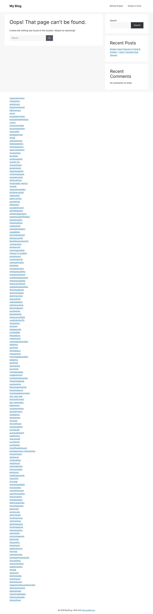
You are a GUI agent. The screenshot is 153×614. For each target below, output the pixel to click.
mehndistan (15, 521)
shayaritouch (16, 454)
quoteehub (15, 201)
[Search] (49, 38)
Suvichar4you (16, 518)
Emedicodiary (16, 500)
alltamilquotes (16, 524)
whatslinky (15, 323)
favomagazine (16, 527)
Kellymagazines (17, 503)
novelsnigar (15, 153)
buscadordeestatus (19, 119)
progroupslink (16, 159)
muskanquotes (17, 268)
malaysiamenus (17, 98)
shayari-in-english (18, 253)
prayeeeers (15, 417)
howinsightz (15, 487)
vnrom (13, 122)
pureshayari (15, 256)
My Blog (15, 6)
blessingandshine (18, 387)
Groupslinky (15, 560)
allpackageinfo (16, 171)
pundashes (15, 311)
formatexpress (16, 147)
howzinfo (14, 478)
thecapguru (15, 335)
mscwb (13, 186)
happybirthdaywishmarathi (22, 585)
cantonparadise (17, 250)
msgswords (15, 338)
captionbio (15, 195)
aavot (12, 113)
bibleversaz (15, 110)
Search (113, 20)
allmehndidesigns (18, 214)
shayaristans (16, 165)
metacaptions (16, 427)
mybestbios (15, 460)
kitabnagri (14, 204)
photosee (14, 509)
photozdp (14, 539)
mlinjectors (15, 101)
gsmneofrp (15, 366)
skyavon (13, 421)
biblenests (15, 405)
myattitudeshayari (18, 448)
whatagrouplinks (17, 271)
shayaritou (15, 542)
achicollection (16, 466)
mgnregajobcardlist (19, 341)
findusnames (16, 497)
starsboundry (16, 220)
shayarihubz (15, 423)
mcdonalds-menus (19, 183)
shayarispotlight (17, 484)
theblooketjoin (16, 144)
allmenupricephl (17, 597)
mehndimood (16, 554)
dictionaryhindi (17, 192)
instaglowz (15, 414)
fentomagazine (17, 290)
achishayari (15, 579)
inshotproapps (16, 372)
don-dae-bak (16, 396)
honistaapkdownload (20, 393)
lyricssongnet (16, 469)
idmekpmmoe (16, 135)
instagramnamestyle (19, 557)
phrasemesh (15, 314)
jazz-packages (17, 402)
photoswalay (16, 576)
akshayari (14, 472)
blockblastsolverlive (19, 241)
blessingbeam (16, 308)
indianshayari (16, 548)
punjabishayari (17, 208)
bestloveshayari (17, 107)
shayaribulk (15, 299)
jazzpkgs (14, 156)
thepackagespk (17, 381)
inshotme (14, 265)
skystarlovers (16, 411)
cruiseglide (15, 332)
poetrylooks (15, 515)
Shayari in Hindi (134, 6)
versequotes (15, 244)
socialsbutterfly (17, 320)
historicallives (16, 223)
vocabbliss (15, 232)
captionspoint (16, 567)
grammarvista (16, 296)
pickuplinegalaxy (17, 229)
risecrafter (14, 131)
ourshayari (15, 442)
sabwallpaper (16, 302)
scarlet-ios (15, 162)
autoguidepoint (17, 433)
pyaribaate (15, 445)
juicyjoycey (15, 512)
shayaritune (15, 600)
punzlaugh (14, 430)
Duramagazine (16, 506)
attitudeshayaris (17, 588)
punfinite (14, 347)
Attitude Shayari (116, 6)
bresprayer (15, 545)
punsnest (14, 369)
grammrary (15, 104)
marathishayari (17, 490)
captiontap (15, 436)
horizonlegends (17, 536)
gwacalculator (16, 177)
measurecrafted (17, 317)
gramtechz (15, 533)
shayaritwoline (16, 563)
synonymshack (17, 125)
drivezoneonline (17, 128)
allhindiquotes (16, 211)
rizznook (14, 481)
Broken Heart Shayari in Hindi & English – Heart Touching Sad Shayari (125, 52)
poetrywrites (16, 198)
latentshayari (16, 582)
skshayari (14, 573)
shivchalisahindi (17, 235)
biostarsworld (16, 238)
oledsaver (14, 457)
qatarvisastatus (17, 150)
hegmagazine (16, 530)
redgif (12, 137)
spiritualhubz (16, 180)
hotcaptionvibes (17, 116)
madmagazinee (17, 475)
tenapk (13, 570)
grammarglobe (17, 293)
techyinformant (17, 399)
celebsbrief (15, 226)
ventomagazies (17, 174)
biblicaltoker (15, 591)
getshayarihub (16, 305)
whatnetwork (16, 141)
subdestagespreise (19, 277)
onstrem (13, 326)
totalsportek (15, 329)
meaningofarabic (18, 594)
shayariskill (15, 439)
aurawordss (15, 384)
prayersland (15, 168)
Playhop (13, 551)
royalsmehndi (16, 259)
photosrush (15, 247)
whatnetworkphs (18, 189)
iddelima (14, 344)
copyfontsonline (17, 494)
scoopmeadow (17, 408)
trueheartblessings (19, 378)
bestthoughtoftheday (20, 217)
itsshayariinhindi (17, 274)
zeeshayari (15, 463)
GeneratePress (88, 610)
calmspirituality (17, 262)
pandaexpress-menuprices (22, 451)
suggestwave (16, 375)
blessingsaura (16, 390)
